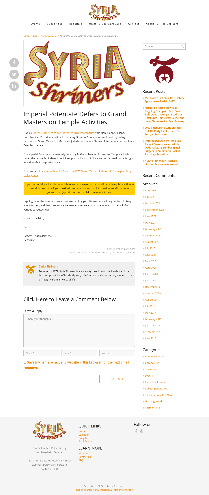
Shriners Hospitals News (159, 395)
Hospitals (83, 438)
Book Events (85, 441)
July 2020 (150, 248)
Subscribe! (54, 24)
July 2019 (150, 306)
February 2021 (153, 229)
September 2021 (154, 209)
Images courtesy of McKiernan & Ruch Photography (104, 489)
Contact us (84, 457)
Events (131, 252)
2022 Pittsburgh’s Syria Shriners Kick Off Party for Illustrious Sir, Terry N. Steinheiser (163, 131)
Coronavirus (119, 252)
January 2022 (152, 203)
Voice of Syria (152, 408)
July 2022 (150, 197)
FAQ (80, 460)
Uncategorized (153, 401)
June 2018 (150, 338)
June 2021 (150, 216)
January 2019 (152, 325)
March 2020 (152, 274)
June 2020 (150, 254)
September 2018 (154, 332)
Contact (133, 24)
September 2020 (154, 235)
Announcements (100, 252)
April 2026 (151, 190)
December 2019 (154, 287)
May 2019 (150, 312)
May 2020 (150, 261)
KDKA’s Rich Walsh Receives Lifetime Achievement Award (161, 162)
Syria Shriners (127, 248)
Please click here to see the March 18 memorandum (64, 133)
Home (82, 431)
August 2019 (152, 299)
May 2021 (150, 222)
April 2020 (151, 267)
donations (151, 369)
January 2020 (152, 280)
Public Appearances (156, 388)
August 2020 (152, 242)
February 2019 (153, 319)
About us (83, 453)
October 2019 (153, 293)
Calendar (83, 434)
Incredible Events (155, 382)
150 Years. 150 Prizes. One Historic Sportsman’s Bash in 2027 (165, 99)
